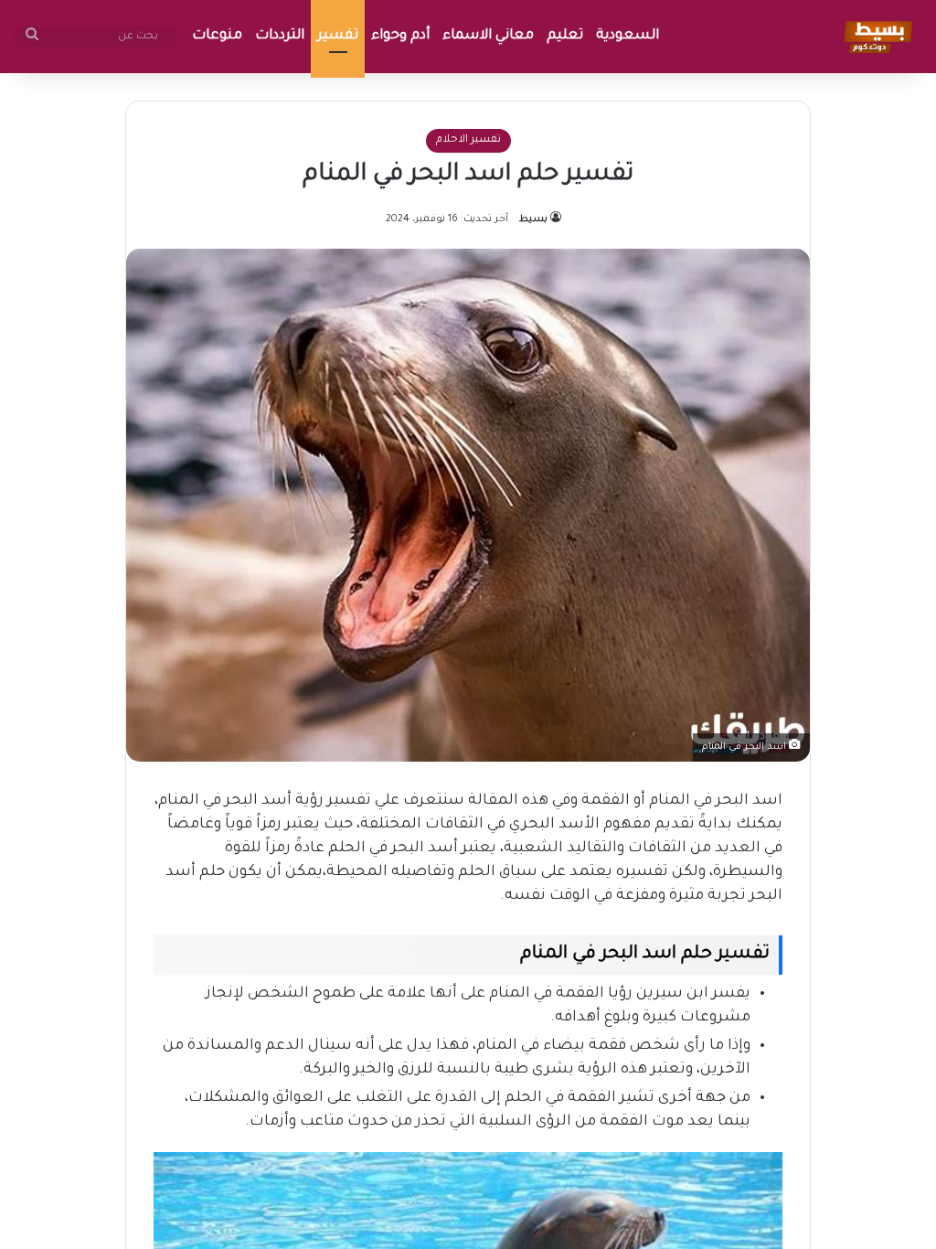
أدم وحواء (400, 36)
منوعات (217, 36)
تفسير (337, 36)
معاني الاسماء (488, 36)
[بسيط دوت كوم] (875, 36)
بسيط (533, 219)
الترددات (279, 36)
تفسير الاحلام (468, 140)
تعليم (565, 36)
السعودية (627, 36)
